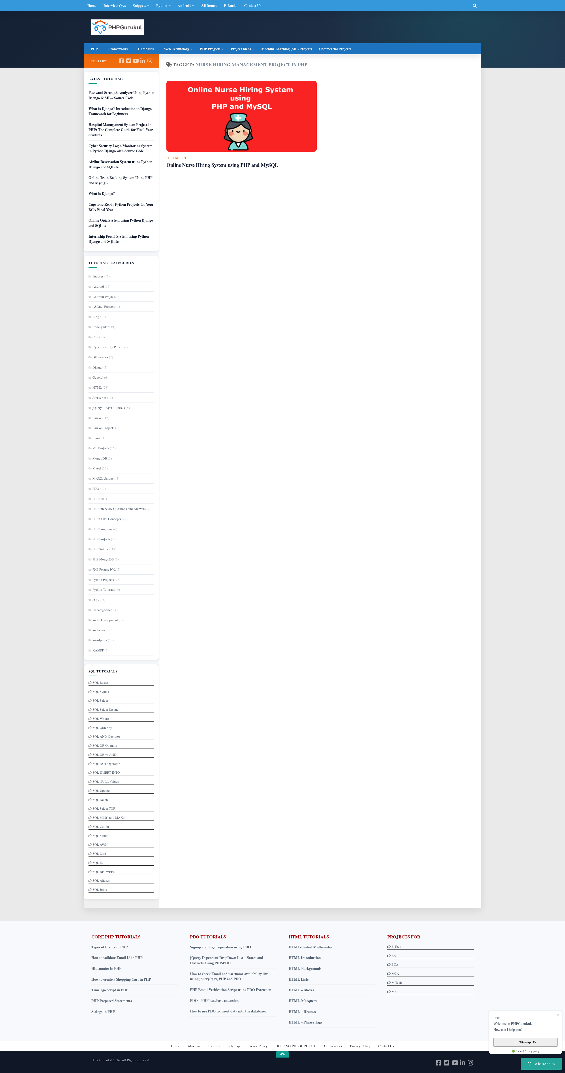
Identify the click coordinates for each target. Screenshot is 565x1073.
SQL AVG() (101, 844)
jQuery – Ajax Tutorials (108, 407)
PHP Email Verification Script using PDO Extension (230, 989)
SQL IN (98, 862)
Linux (96, 438)
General (97, 377)
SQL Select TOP (104, 808)
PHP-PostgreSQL (104, 569)
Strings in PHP (103, 1011)
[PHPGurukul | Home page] (117, 27)
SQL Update (101, 790)
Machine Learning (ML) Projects (286, 48)
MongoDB (99, 458)
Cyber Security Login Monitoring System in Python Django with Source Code (121, 148)
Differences (100, 357)
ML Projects (100, 448)
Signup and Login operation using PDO (220, 947)
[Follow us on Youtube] (135, 60)
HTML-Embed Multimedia (310, 947)
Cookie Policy (257, 1046)
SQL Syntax (101, 691)
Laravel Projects (103, 427)
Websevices (100, 630)
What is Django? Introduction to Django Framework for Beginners (120, 111)
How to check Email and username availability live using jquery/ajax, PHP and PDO (229, 976)
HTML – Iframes (302, 1011)
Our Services (333, 1046)
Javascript (99, 397)
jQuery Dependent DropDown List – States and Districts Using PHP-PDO (226, 960)
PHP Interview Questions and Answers (119, 508)
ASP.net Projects (103, 306)
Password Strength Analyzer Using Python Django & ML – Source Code (121, 95)
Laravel (97, 418)
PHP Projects (210, 48)
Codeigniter (100, 327)
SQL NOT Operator (106, 763)
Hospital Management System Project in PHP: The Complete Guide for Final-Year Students (121, 130)
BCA (395, 964)
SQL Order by (102, 727)
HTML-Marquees (303, 1000)
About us (194, 1046)
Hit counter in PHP (106, 968)
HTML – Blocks (301, 990)
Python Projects (103, 579)
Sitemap (234, 1046)
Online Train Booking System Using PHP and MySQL (121, 180)
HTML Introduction (305, 957)
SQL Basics (101, 682)
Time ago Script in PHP (109, 990)
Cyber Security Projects (108, 347)
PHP (94, 48)
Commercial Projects (335, 48)
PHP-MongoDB (103, 559)
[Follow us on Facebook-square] (121, 60)
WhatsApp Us (527, 1042)
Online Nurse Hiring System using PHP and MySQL (222, 165)
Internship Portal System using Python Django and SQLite (119, 239)
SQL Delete (101, 799)
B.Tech (396, 946)
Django (97, 367)
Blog (95, 316)
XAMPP (98, 650)
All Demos (209, 5)
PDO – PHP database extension (214, 1000)
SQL (95, 599)
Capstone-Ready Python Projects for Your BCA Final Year (121, 206)
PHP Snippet (101, 549)
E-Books (230, 5)
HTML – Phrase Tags (305, 1022)
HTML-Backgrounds (305, 968)
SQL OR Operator (105, 745)
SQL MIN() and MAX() (109, 817)
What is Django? (102, 193)
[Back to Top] (282, 1054)
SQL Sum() (100, 835)
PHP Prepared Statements (111, 1000)
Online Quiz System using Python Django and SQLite (121, 222)
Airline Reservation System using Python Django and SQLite (120, 164)
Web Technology (176, 48)
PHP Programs (102, 529)
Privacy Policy (360, 1046)
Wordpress (99, 640)
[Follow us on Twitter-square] (128, 60)
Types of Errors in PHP (109, 947)
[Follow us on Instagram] (149, 60)
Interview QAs (115, 5)
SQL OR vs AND (105, 754)
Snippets (139, 5)
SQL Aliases (101, 880)
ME (394, 991)
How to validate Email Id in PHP (117, 957)
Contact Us (252, 5)
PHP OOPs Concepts (106, 519)
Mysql (96, 468)
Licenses (214, 1046)
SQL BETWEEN (104, 871)
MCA (395, 973)
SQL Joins (100, 889)
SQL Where (101, 718)
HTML (97, 387)
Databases (145, 48)
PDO (95, 488)
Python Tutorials (103, 589)
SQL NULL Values (106, 781)
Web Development (105, 620)
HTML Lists (299, 979)
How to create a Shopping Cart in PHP (121, 979)
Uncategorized (102, 610)
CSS (95, 337)
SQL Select (100, 700)
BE (393, 955)
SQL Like (99, 853)
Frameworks (118, 48)
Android (184, 5)
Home (91, 5)
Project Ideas (241, 48)
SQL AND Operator (106, 736)
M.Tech (397, 982)
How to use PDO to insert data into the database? (228, 1011)
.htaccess (98, 276)
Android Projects (104, 296)
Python (161, 5)
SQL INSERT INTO (106, 772)
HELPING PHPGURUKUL (295, 1046)
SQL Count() (101, 826)
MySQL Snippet (103, 478)
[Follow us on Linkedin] (142, 60)
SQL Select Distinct (106, 709)
